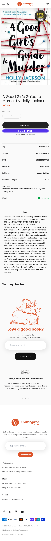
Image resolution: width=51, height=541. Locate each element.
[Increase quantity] (18, 116)
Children (6, 189)
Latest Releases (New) (35, 189)
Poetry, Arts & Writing (11, 471)
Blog (4, 487)
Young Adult (7, 191)
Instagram (6, 499)
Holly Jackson (42, 153)
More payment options (25, 134)
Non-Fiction (14, 467)
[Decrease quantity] (5, 116)
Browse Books (7, 483)
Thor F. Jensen (18, 534)
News (30, 471)
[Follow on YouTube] (22, 511)
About (25, 483)
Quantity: (6, 111)
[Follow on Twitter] (10, 511)
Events (10, 487)
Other (23, 471)
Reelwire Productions (20, 530)
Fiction (22, 189)
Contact (17, 487)
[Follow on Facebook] (4, 511)
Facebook (16, 499)
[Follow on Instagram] (16, 511)
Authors (18, 483)
